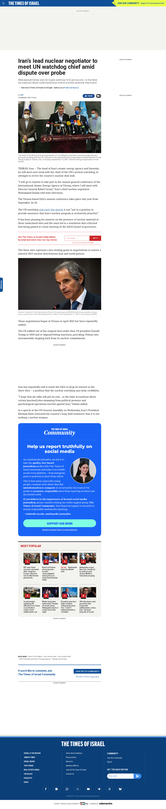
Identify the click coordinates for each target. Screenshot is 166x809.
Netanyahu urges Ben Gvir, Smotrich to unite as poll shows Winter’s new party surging (87, 571)
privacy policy (71, 757)
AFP (21, 95)
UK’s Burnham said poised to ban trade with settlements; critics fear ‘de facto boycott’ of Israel (87, 607)
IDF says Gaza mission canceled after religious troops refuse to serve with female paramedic (31, 572)
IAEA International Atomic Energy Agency (35, 659)
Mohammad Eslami (59, 659)
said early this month (51, 209)
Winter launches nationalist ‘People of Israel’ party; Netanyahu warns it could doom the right (50, 607)
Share (90, 96)
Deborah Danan (16, 759)
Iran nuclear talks (64, 656)
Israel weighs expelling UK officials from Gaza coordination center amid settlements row (31, 607)
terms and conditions (74, 753)
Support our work (60, 523)
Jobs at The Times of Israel (76, 770)
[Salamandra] (105, 803)
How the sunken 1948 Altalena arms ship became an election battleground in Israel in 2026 (18, 771)
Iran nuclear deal (50, 656)
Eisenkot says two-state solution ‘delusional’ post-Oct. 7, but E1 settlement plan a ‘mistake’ (69, 607)
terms (92, 242)
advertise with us (72, 766)
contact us (70, 774)
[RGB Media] (84, 803)
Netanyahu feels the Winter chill (69, 569)
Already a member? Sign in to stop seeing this (59, 529)
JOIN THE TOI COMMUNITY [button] (87, 671)
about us (69, 761)
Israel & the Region (35, 656)
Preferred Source (71, 88)
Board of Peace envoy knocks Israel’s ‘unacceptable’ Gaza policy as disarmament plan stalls (50, 573)
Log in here (95, 676)
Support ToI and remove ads (152, 3)
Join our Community (128, 3)
